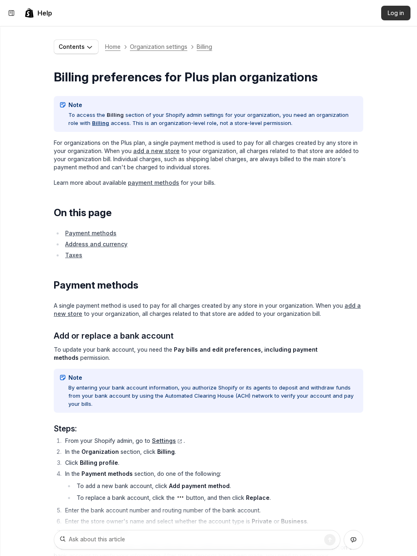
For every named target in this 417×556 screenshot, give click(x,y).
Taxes (73, 255)
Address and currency (96, 244)
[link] (38, 13)
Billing (204, 46)
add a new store (156, 150)
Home (113, 46)
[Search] (330, 539)
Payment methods (90, 233)
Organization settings (158, 46)
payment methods (153, 182)
